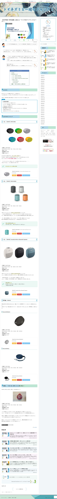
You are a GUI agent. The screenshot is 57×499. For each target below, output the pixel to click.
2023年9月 (42, 81)
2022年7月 (42, 107)
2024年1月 (42, 77)
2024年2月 (42, 75)
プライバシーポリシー (4, 497)
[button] (55, 44)
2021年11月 (43, 120)
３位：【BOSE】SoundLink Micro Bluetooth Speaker (20, 78)
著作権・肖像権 (14, 497)
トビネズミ (48, 25)
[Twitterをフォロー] (49, 39)
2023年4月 (42, 90)
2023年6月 (42, 86)
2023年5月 (42, 88)
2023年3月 (42, 92)
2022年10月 (43, 101)
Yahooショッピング (26, 175)
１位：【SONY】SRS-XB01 (16, 75)
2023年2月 (42, 94)
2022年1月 (42, 116)
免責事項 (9, 497)
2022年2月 (42, 114)
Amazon (14, 175)
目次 (18, 70)
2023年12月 (43, 79)
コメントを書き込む (19, 489)
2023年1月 (42, 96)
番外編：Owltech (15, 79)
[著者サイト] (47, 39)
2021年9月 (42, 123)
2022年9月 (42, 103)
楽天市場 (19, 175)
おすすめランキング (15, 74)
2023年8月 (42, 83)
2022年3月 (42, 112)
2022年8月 (42, 105)
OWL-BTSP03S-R (16, 81)
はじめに (13, 72)
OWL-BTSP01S (15, 82)
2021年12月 (43, 118)
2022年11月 (43, 99)
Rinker (15, 377)
